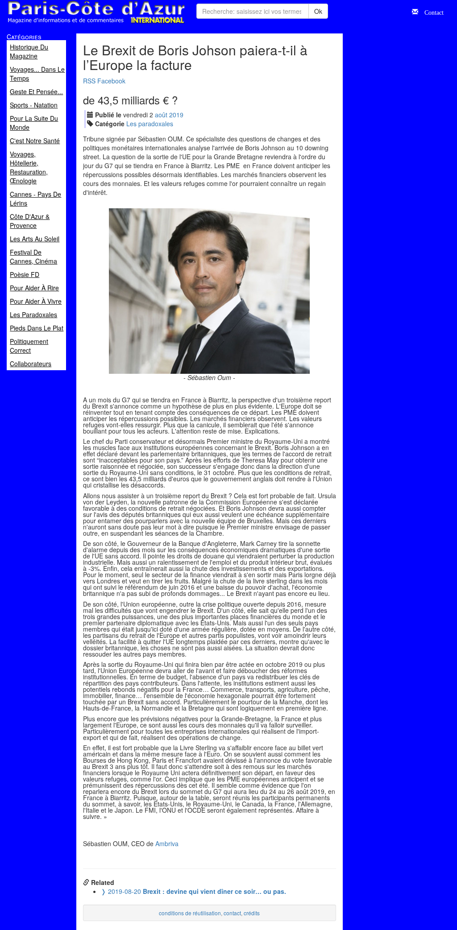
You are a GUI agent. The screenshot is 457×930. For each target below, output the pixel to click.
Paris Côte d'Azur (76, 24)
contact (232, 913)
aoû (161, 114)
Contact (431, 11)
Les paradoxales (149, 123)
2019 (176, 114)
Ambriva (167, 843)
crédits (252, 913)
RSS (89, 80)
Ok (318, 11)
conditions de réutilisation (190, 913)
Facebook (111, 80)
